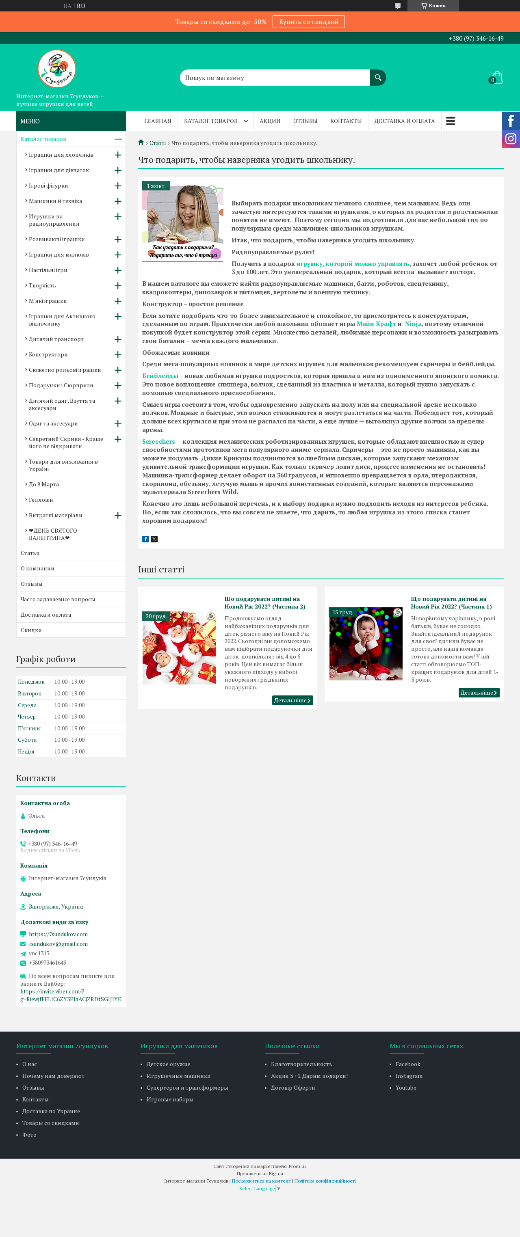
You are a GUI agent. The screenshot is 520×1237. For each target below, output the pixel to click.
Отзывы (305, 121)
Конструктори (48, 354)
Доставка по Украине (51, 1111)
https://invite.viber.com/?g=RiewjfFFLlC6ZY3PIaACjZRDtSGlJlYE (70, 995)
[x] (154, 540)
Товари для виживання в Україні (63, 465)
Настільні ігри (48, 270)
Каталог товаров (211, 121)
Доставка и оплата (405, 121)
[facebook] (145, 540)
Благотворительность (301, 1064)
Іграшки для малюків (59, 254)
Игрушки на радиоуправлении (54, 219)
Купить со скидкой (308, 21)
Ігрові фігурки (48, 185)
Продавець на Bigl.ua (260, 1173)
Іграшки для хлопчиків (61, 154)
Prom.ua (298, 1166)
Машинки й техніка (55, 201)
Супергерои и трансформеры (187, 1087)
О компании (37, 568)
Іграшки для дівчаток (59, 170)
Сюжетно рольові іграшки (65, 369)
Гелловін (41, 499)
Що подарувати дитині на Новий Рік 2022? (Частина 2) (265, 602)
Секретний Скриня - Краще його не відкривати (66, 442)
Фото (29, 1134)
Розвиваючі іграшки (57, 239)
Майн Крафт (376, 324)
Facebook (408, 1064)
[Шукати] (378, 73)
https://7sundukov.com (58, 934)
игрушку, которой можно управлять (353, 263)
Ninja (413, 324)
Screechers (158, 441)
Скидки (31, 630)
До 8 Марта (44, 484)
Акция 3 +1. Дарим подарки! (309, 1075)
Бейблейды (160, 375)
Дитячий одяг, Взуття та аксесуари (62, 404)
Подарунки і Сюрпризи (61, 385)
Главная (157, 121)
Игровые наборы (170, 1099)
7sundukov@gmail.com (58, 944)
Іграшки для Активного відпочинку (62, 319)
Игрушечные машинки (179, 1075)
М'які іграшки (48, 300)
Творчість (42, 285)
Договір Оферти (293, 1087)
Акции (270, 121)
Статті (158, 143)
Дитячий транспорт (56, 339)
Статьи (30, 553)
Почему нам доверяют (53, 1075)
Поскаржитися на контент (261, 1181)
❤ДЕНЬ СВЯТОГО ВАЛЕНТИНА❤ (53, 534)
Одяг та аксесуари (53, 423)
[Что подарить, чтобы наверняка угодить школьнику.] (182, 221)
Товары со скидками (50, 1123)
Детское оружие (169, 1064)
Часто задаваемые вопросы (58, 599)
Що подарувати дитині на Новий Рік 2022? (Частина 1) (451, 602)
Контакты (346, 121)
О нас (29, 1064)
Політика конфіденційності (325, 1181)
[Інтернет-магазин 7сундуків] (57, 66)
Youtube (406, 1087)
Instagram (409, 1075)
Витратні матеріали (55, 515)
